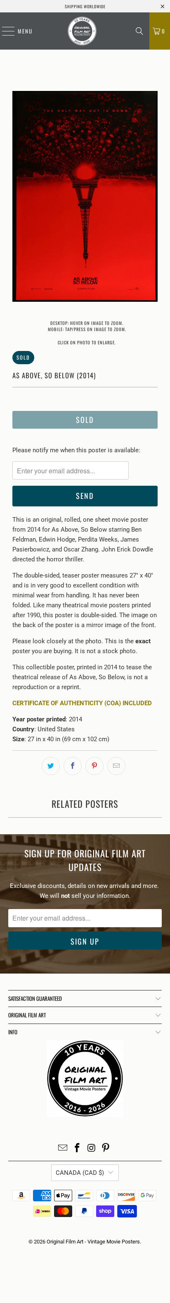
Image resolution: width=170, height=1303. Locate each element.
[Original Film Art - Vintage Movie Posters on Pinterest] (106, 1148)
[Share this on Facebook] (73, 766)
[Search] (139, 31)
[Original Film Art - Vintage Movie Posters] (82, 31)
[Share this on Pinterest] (94, 766)
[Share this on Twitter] (51, 766)
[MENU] (4, 31)
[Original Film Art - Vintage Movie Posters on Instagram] (91, 1148)
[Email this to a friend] (116, 766)
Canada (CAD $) (80, 1173)
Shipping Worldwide (85, 6)
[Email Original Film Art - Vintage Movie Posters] (63, 1148)
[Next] (151, 198)
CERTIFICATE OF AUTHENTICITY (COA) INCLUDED (82, 703)
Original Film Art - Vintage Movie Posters (93, 1242)
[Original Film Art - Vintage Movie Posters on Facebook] (77, 1148)
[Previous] (18, 198)
